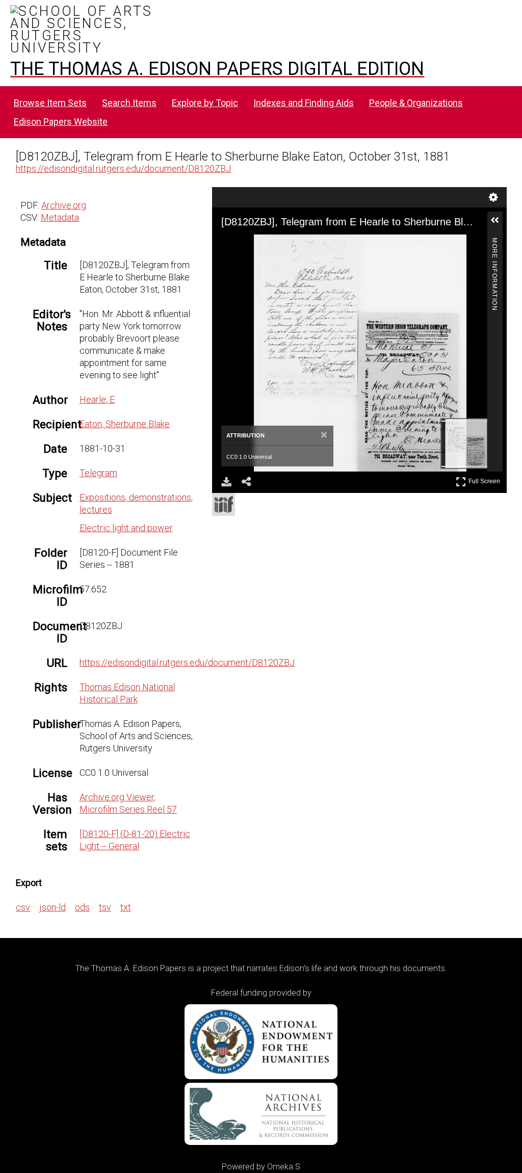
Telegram (98, 472)
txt (125, 907)
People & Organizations (416, 102)
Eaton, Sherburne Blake (125, 424)
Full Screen (485, 479)
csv (23, 907)
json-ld (52, 907)
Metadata (60, 217)
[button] (499, 224)
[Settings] (493, 197)
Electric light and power (126, 528)
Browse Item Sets (50, 102)
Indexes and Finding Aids (303, 102)
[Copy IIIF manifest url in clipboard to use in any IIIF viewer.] (223, 504)
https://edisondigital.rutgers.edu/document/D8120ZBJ (123, 168)
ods (82, 907)
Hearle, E (97, 399)
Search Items (129, 102)
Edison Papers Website (61, 121)
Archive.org (63, 205)
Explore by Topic (205, 102)
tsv (105, 907)
